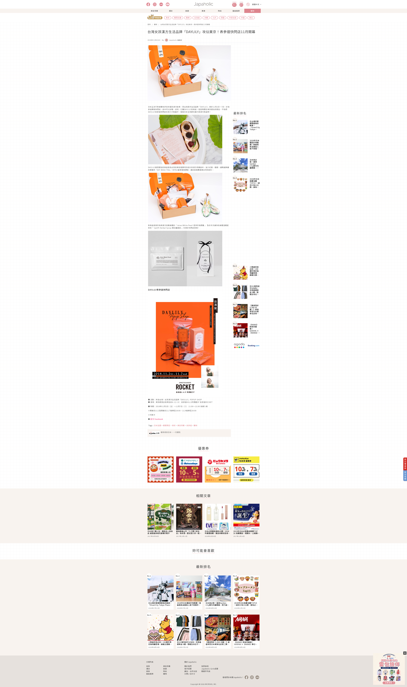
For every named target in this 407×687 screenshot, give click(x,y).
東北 (251, 17)
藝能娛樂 (236, 11)
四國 (222, 17)
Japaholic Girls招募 (209, 668)
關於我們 (188, 666)
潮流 (171, 11)
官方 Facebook (156, 419)
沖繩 (206, 17)
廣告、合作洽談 (190, 671)
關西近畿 (177, 17)
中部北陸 (232, 17)
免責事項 (205, 666)
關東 (188, 17)
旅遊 (187, 11)
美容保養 (154, 11)
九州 (214, 17)
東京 (167, 17)
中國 (243, 17)
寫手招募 (188, 668)
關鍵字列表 (205, 671)
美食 (203, 11)
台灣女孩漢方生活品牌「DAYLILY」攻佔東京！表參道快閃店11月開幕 (185, 24)
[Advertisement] (247, 77)
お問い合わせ (189, 673)
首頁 (149, 24)
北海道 (197, 17)
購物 (252, 11)
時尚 (220, 11)
